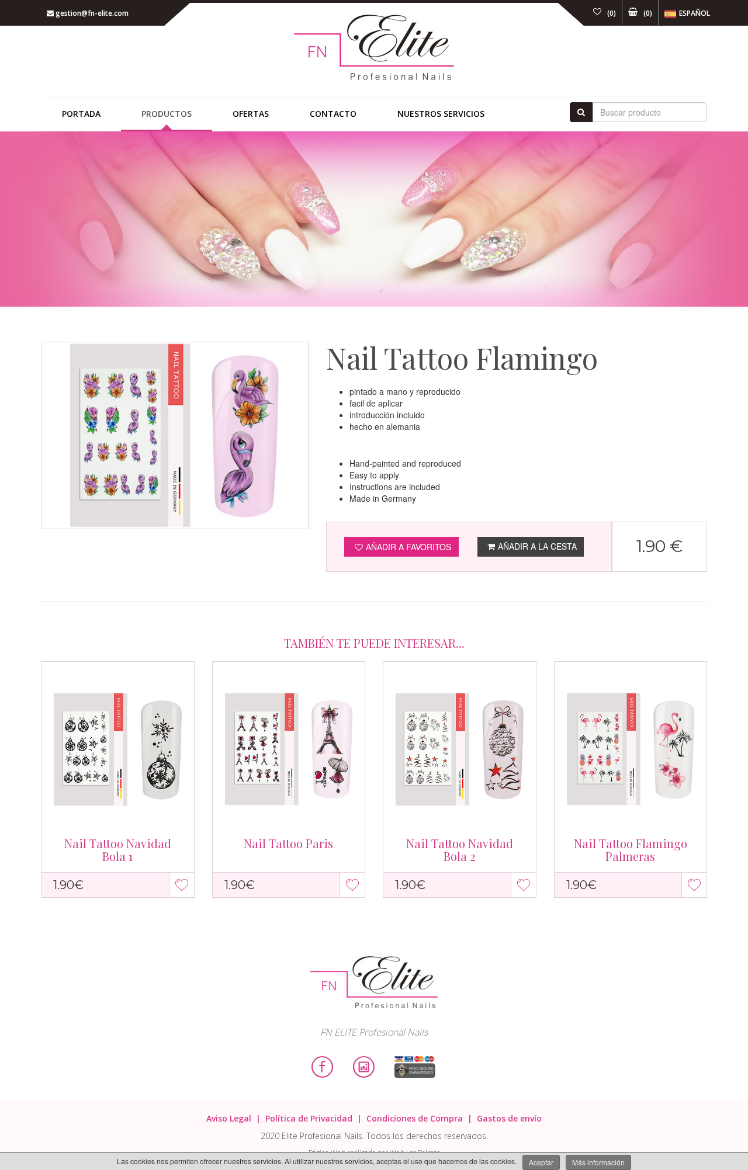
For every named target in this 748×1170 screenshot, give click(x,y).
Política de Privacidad (308, 1118)
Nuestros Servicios (440, 113)
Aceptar (541, 1162)
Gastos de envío (509, 1118)
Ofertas (251, 113)
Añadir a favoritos (408, 547)
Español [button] (694, 13)
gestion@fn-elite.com (91, 13)
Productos (166, 113)
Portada (81, 113)
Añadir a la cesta (537, 546)
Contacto (333, 113)
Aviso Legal (228, 1118)
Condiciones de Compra (414, 1118)
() (611, 13)
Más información (598, 1162)
